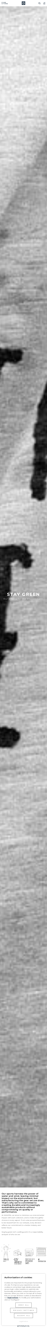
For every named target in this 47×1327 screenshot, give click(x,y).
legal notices (12, 1298)
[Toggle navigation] (44, 2)
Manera (23, 3)
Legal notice (23, 1321)
